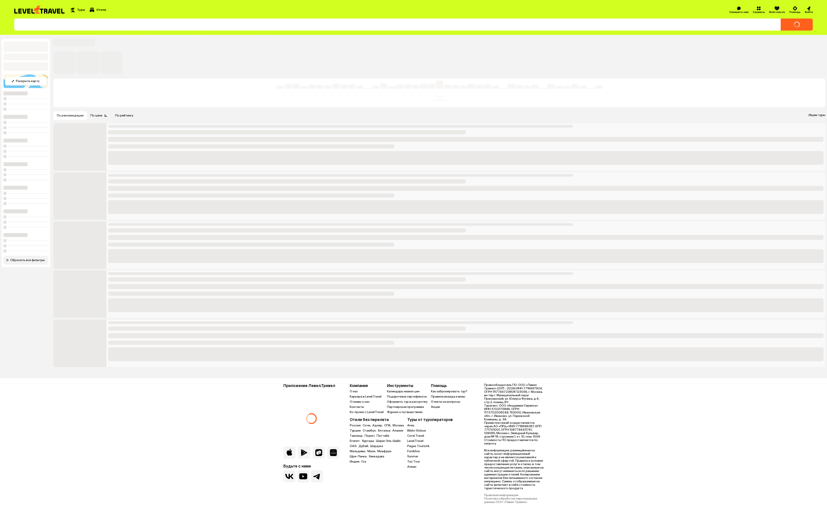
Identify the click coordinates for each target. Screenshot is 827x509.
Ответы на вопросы (445, 402)
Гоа (363, 461)
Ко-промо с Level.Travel (367, 412)
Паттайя (383, 436)
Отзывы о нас (360, 402)
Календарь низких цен (403, 391)
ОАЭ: (354, 446)
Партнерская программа (405, 407)
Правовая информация (501, 495)
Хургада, (368, 441)
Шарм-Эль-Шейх (388, 441)
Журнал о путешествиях (405, 412)
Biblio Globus (416, 430)
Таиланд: (357, 436)
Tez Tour (413, 461)
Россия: (356, 425)
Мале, (371, 451)
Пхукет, (370, 436)
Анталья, (385, 430)
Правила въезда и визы (448, 396)
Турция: (356, 430)
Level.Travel (415, 441)
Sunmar (412, 456)
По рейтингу (124, 115)
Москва (398, 425)
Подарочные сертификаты (407, 396)
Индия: (355, 461)
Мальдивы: (358, 451)
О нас (354, 391)
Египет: (355, 441)
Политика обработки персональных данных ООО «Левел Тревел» (510, 500)
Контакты (357, 407)
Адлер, (377, 425)
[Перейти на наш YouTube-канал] (303, 476)
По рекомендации (70, 115)
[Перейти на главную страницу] (39, 9)
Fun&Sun (413, 451)
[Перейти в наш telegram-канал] (317, 476)
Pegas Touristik (418, 446)
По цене (96, 115)
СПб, (388, 425)
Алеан (411, 467)
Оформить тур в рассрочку (407, 402)
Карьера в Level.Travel (365, 396)
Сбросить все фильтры (27, 260)
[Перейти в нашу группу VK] (289, 476)
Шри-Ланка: (359, 456)
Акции (435, 407)
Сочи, (367, 425)
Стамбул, (370, 430)
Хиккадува (376, 456)
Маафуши (384, 451)
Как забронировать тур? (449, 391)
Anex (410, 425)
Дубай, (364, 446)
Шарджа (376, 446)
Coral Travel (415, 436)
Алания (397, 430)
